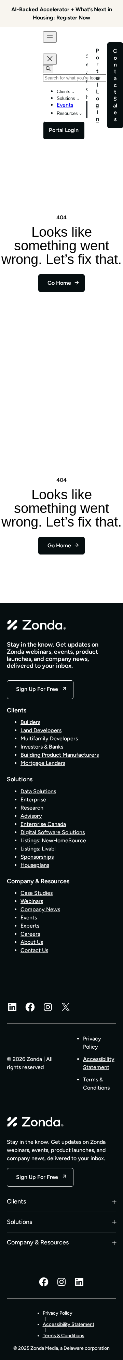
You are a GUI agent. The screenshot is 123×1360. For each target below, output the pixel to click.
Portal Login (64, 130)
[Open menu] (50, 37)
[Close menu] (50, 59)
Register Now (73, 17)
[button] (61, 1201)
